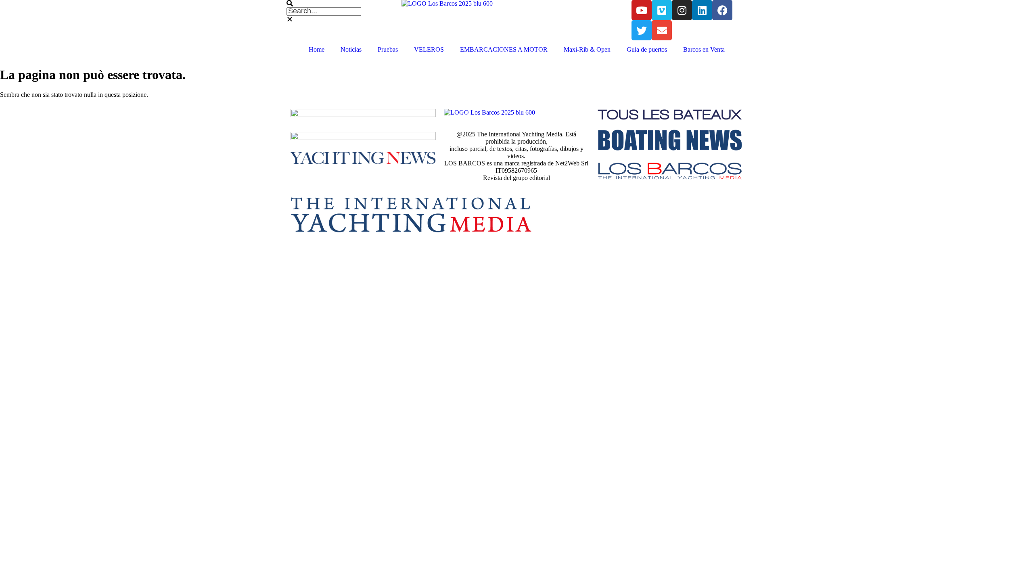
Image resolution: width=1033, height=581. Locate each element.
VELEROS (429, 49)
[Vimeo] (662, 10)
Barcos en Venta (704, 49)
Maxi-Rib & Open (587, 49)
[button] (343, 3)
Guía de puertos (647, 49)
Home (316, 49)
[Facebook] (722, 10)
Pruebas (388, 49)
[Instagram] (682, 10)
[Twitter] (642, 30)
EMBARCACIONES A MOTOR (504, 49)
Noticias (351, 49)
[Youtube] (642, 10)
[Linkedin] (702, 10)
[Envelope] (662, 30)
